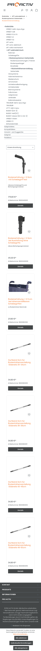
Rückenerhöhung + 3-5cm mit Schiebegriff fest (20, 178)
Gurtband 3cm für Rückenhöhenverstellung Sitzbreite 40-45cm (19, 484)
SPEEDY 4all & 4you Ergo (15, 29)
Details (20, 206)
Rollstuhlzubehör (14, 100)
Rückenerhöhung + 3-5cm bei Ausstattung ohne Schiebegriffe (20, 240)
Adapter (7, 135)
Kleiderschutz (13, 79)
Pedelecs (7, 137)
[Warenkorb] (36, 10)
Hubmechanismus (15, 76)
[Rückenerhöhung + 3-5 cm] (20, 285)
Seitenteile (15, 71)
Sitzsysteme (13, 74)
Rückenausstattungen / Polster (23, 61)
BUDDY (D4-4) (11, 111)
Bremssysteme (14, 90)
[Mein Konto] (31, 10)
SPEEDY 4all (10, 32)
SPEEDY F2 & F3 (11, 34)
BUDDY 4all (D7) (12, 113)
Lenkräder (12, 97)
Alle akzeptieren (21, 648)
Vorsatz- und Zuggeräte (13, 132)
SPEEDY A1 (10, 37)
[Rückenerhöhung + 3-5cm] (20, 164)
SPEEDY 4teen (11, 118)
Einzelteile (14, 66)
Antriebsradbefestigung (17, 84)
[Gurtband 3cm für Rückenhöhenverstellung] (20, 346)
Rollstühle (9, 26)
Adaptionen (13, 95)
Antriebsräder (13, 87)
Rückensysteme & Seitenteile (21, 58)
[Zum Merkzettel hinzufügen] (29, 171)
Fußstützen (12, 92)
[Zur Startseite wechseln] (20, 5)
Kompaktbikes (9, 129)
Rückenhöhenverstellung (22, 68)
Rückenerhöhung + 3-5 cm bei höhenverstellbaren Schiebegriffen (20, 301)
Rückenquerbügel (17, 63)
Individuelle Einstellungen (21, 643)
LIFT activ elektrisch (13, 45)
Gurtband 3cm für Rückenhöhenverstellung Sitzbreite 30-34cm (19, 362)
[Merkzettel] (26, 10)
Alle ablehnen (21, 638)
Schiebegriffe (13, 55)
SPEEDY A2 (10, 40)
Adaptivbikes (9, 126)
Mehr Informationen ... (20, 634)
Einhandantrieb (12, 124)
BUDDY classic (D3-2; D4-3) (16, 116)
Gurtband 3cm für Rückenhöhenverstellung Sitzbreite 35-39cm (19, 423)
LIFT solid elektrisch (15, 50)
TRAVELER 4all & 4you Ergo (16, 103)
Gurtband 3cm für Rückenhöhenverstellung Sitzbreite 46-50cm (19, 545)
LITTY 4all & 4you (12, 108)
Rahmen (11, 53)
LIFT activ (9, 42)
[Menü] (4, 10)
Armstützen (13, 82)
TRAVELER (9, 105)
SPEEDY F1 (9, 121)
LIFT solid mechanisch (14, 47)
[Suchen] (22, 10)
